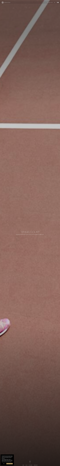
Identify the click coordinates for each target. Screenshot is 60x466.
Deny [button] (3, 463)
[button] (7, 461)
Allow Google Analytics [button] (9, 463)
